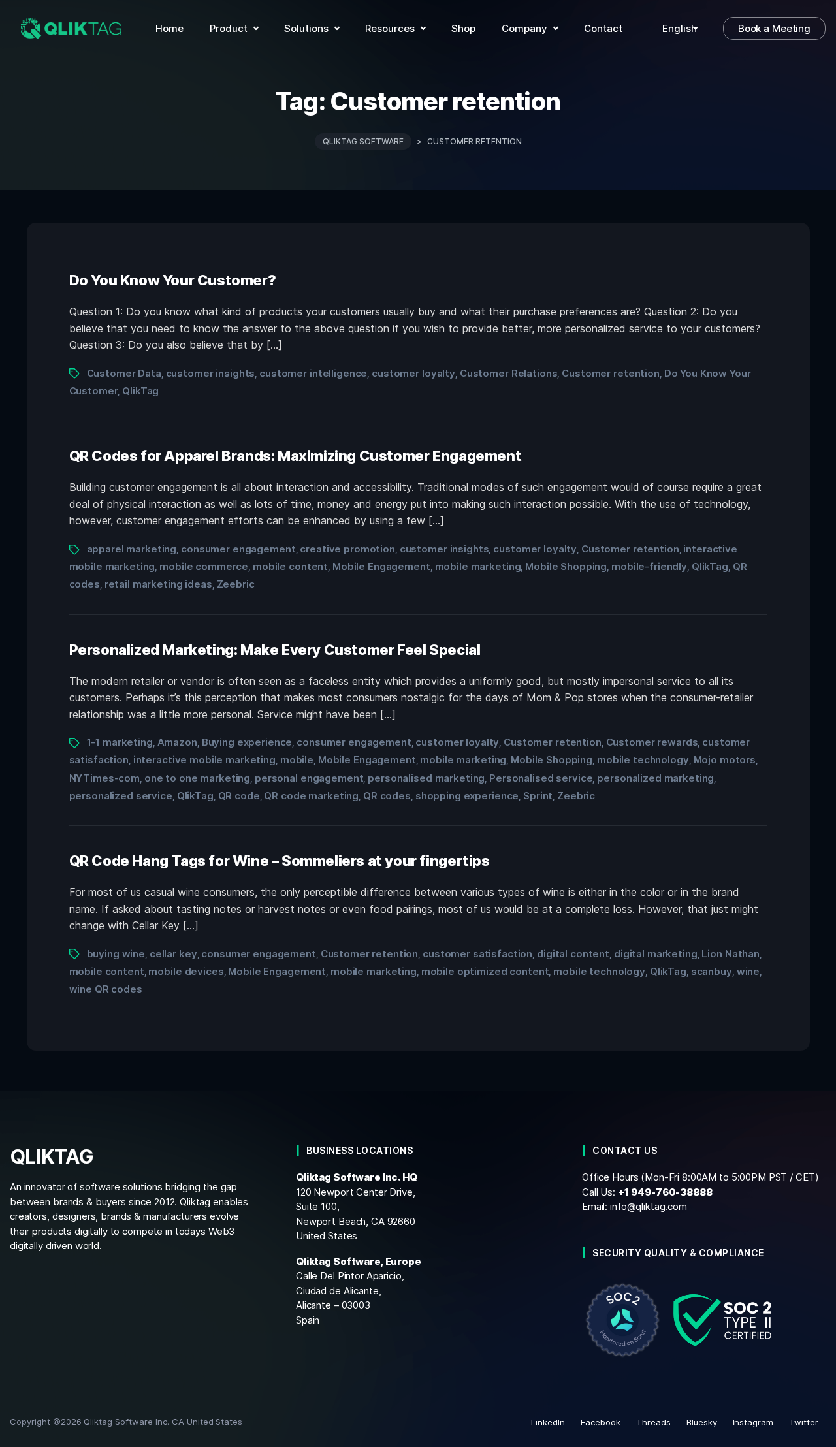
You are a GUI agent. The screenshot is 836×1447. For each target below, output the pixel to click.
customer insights (210, 373)
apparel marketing (132, 549)
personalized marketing (655, 778)
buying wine (116, 953)
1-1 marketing (120, 742)
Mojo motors (725, 760)
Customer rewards (652, 742)
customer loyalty (413, 373)
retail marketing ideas (158, 584)
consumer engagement (238, 549)
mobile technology (643, 760)
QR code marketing (311, 795)
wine (748, 971)
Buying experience (247, 742)
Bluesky (701, 1422)
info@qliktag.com (648, 1206)
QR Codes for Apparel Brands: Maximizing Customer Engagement (295, 455)
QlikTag (140, 391)
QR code (239, 795)
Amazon (177, 742)
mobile (297, 760)
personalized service (120, 795)
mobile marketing (478, 566)
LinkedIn (548, 1422)
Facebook (600, 1422)
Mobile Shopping (566, 566)
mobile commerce (203, 566)
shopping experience (467, 795)
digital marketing (656, 953)
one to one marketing (197, 778)
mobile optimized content (485, 971)
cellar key (173, 953)
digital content (573, 953)
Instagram (753, 1422)
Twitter (803, 1422)
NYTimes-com (104, 778)
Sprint (538, 795)
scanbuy (711, 971)
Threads (653, 1422)
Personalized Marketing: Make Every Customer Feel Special (275, 649)
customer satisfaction (477, 953)
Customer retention (611, 373)
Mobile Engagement (381, 566)
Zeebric (236, 584)
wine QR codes (105, 989)
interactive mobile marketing (204, 760)
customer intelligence (313, 373)
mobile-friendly (649, 566)
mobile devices (185, 971)
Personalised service (540, 778)
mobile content (290, 566)
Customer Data (124, 373)
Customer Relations (509, 373)
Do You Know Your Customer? (172, 280)
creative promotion (347, 549)
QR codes (387, 795)
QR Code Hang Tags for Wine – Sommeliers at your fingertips (279, 860)
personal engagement (309, 778)
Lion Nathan (730, 953)
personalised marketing (426, 778)
